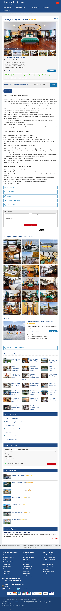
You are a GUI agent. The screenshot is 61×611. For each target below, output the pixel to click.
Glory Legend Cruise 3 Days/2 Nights (34, 392)
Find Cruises (7, 7)
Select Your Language (28, 576)
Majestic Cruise (16, 519)
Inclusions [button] (11, 187)
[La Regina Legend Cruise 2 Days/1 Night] (14, 330)
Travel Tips (25, 554)
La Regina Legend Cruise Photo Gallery (18, 237)
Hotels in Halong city (48, 566)
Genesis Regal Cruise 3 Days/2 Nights (15, 407)
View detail (55, 538)
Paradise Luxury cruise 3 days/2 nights (15, 368)
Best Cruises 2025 (10, 470)
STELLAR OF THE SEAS (18, 475)
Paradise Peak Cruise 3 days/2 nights (15, 400)
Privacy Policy (6, 564)
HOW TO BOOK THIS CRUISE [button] (15, 347)
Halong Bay (46, 7)
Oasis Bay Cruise (16, 504)
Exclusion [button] (10, 192)
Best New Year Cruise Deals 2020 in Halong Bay (16, 532)
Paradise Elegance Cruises (19, 482)
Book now (51, 70)
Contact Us (6, 10)
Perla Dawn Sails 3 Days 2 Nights (34, 368)
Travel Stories (26, 573)
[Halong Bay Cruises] (18, 2)
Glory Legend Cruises (17, 512)
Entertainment (26, 561)
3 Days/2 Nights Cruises (49, 557)
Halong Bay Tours (21, 7)
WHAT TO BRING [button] (12, 204)
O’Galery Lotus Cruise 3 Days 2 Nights (53, 392)
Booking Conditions (8, 561)
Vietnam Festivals (27, 566)
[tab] (30, 187)
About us (5, 559)
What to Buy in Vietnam (29, 557)
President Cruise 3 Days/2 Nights (34, 407)
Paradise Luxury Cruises (18, 490)
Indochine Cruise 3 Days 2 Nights (53, 368)
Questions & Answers (8, 557)
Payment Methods (7, 566)
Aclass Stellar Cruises (17, 497)
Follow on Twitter (23, 589)
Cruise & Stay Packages (49, 559)
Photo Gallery (46, 569)
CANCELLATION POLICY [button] (14, 200)
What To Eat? (26, 564)
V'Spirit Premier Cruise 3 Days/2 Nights (15, 375)
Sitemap (5, 569)
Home (4, 554)
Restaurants (26, 571)
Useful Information (27, 569)
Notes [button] (9, 196)
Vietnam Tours (35, 7)
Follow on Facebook (9, 589)
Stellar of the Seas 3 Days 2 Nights (53, 361)
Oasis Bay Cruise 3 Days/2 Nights (15, 392)
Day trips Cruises (47, 561)
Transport (25, 559)
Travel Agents (6, 571)
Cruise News (46, 573)
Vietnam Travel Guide (48, 571)
